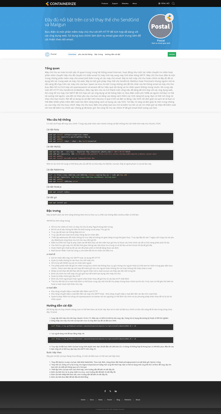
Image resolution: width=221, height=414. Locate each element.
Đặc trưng (99, 54)
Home (83, 400)
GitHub (172, 54)
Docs (92, 400)
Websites (125, 3)
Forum (109, 400)
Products (105, 3)
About (134, 3)
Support (115, 3)
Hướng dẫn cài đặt (112, 54)
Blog (118, 400)
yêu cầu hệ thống (85, 54)
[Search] (173, 3)
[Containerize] (60, 3)
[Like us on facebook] (105, 391)
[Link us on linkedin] (115, 391)
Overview (72, 54)
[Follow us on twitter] (110, 391)
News (100, 400)
